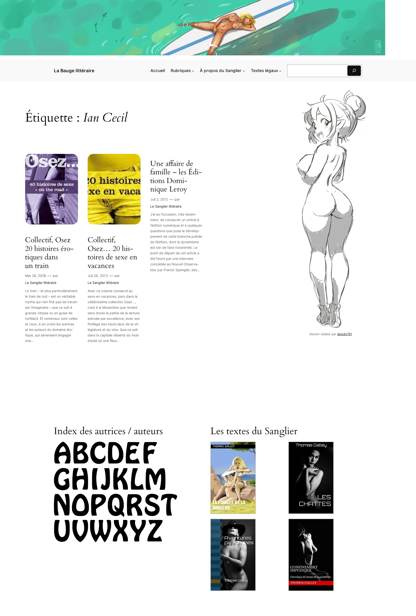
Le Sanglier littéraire (40, 283)
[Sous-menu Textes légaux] (280, 70)
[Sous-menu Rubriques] (193, 70)
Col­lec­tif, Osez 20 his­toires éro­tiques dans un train (49, 253)
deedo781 (344, 334)
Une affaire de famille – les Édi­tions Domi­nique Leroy (176, 177)
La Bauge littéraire (74, 70)
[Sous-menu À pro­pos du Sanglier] (244, 70)
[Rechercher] (354, 71)
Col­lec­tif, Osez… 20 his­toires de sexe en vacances (112, 253)
